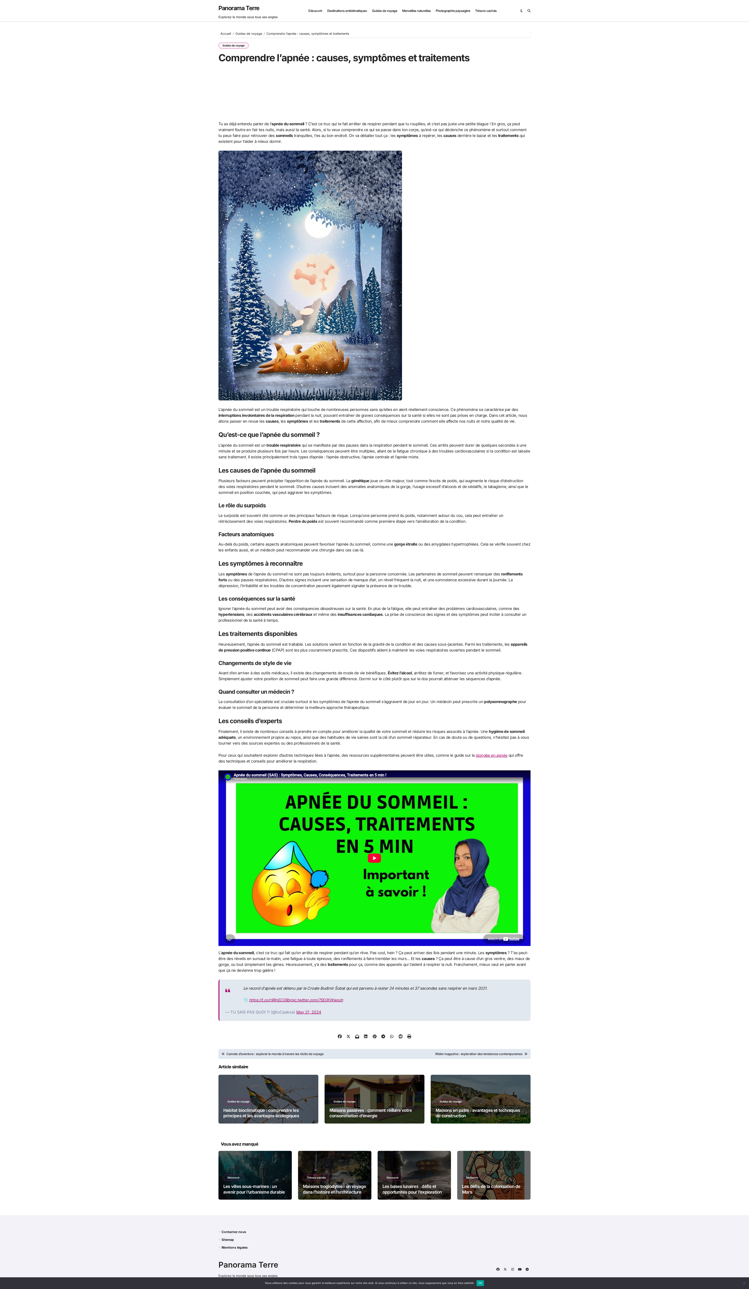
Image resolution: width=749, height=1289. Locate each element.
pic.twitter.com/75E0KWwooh (317, 1000)
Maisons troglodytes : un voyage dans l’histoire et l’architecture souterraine (334, 1192)
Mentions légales (235, 1247)
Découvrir (315, 11)
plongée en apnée (491, 755)
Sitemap (228, 1240)
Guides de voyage (384, 11)
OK (480, 1283)
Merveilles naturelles (416, 11)
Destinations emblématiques (347, 11)
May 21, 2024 (308, 1012)
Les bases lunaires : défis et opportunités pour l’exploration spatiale (412, 1192)
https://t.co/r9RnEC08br (270, 1000)
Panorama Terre (238, 8)
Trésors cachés (486, 11)
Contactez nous (234, 1232)
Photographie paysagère (453, 11)
